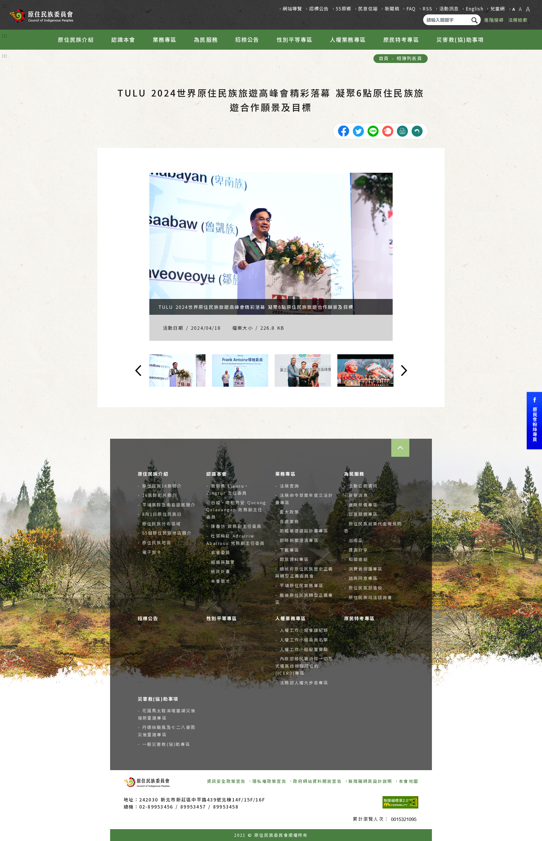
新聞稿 (392, 8)
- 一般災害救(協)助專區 (164, 744)
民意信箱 (368, 8)
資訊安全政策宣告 (226, 781)
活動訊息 (449, 8)
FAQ (411, 8)
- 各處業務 (287, 521)
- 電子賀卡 (150, 552)
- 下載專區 (287, 550)
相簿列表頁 (409, 58)
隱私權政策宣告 (269, 781)
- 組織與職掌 (220, 562)
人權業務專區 (348, 39)
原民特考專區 (401, 39)
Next (426, 370)
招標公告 (319, 8)
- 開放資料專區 (292, 559)
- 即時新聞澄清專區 (297, 540)
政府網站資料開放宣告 (317, 781)
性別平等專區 (294, 39)
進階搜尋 (494, 19)
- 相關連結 (356, 559)
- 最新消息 (356, 495)
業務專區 (165, 39)
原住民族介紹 (76, 39)
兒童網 (497, 8)
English (474, 8)
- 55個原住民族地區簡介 (165, 533)
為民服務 (206, 39)
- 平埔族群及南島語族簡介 (167, 505)
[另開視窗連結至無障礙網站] (400, 802)
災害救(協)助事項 (460, 39)
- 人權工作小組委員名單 (301, 640)
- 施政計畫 (218, 571)
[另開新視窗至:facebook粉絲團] (534, 420)
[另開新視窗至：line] (373, 130)
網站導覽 (292, 8)
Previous (116, 370)
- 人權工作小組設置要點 (301, 649)
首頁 (384, 58)
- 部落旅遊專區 (361, 514)
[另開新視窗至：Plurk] (387, 130)
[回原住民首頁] (41, 14)
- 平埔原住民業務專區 (299, 585)
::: (5, 5)
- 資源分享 (356, 550)
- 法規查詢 (287, 486)
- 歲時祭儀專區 (361, 505)
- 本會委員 (218, 552)
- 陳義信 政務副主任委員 (234, 526)
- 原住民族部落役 (363, 588)
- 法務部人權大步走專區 (301, 682)
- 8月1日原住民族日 (160, 514)
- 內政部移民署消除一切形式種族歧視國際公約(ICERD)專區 (304, 666)
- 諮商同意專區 (361, 578)
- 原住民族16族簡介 (160, 486)
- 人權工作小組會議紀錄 (301, 630)
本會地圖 (408, 781)
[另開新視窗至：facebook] (343, 130)
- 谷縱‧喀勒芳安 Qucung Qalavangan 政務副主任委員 (236, 509)
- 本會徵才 (218, 581)
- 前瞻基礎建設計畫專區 (301, 531)
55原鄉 (343, 8)
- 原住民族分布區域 (159, 524)
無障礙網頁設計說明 (370, 781)
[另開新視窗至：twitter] (358, 130)
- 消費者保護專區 (363, 569)
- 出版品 (353, 540)
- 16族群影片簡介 (157, 495)
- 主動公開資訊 (361, 486)
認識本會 (123, 39)
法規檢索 (518, 19)
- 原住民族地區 (154, 542)
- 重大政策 (287, 512)
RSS (427, 8)
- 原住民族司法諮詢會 (368, 597)
